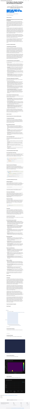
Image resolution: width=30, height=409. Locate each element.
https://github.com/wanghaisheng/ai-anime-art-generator (10, 395)
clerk (18, 11)
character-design (8, 10)
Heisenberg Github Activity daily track (6, 0)
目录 (25, 0)
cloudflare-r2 (16, 11)
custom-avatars (12, 10)
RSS (28, 0)
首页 (23, 0)
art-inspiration (15, 10)
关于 (26, 0)
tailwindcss (20, 10)
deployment (21, 11)
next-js (18, 10)
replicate (13, 11)
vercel (11, 11)
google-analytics (8, 11)
